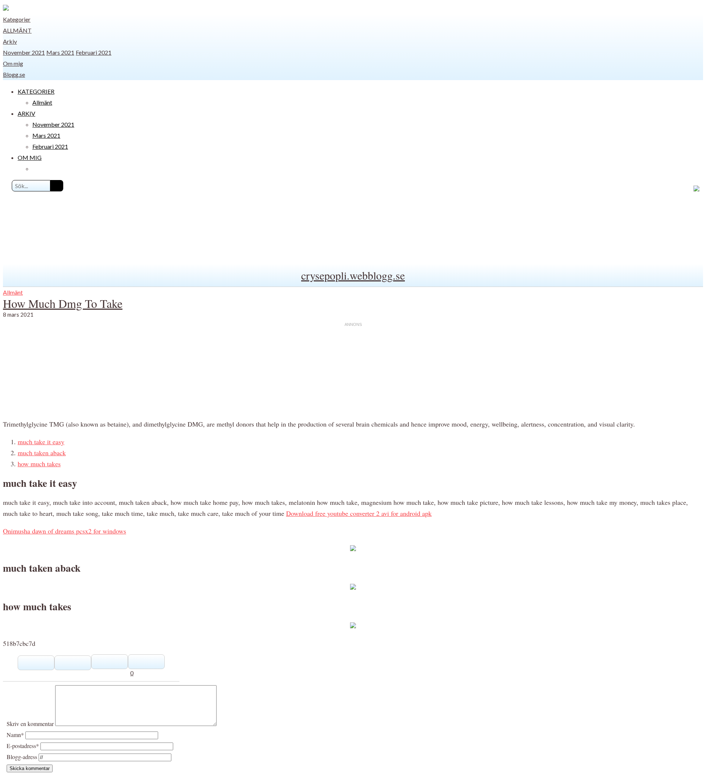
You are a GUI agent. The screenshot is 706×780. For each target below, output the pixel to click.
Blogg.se (14, 74)
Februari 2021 (93, 52)
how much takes (39, 463)
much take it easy (41, 441)
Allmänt (17, 30)
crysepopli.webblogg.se (353, 275)
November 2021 (24, 52)
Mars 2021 (60, 52)
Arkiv (10, 41)
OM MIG (30, 157)
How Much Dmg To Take (62, 303)
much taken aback (42, 452)
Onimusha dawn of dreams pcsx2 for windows (64, 530)
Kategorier (17, 19)
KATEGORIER (36, 91)
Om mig (13, 63)
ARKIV (26, 113)
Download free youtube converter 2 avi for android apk (359, 513)
